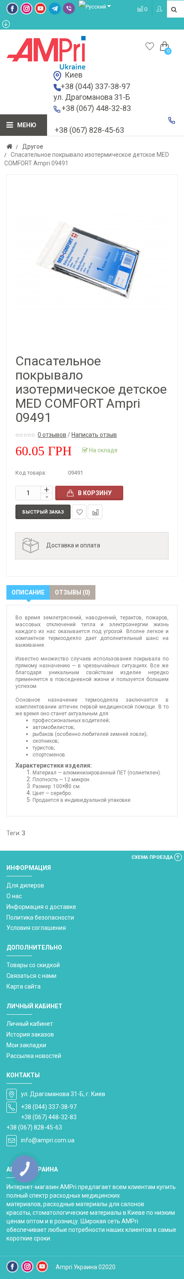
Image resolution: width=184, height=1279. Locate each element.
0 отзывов (52, 434)
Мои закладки (26, 1045)
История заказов (30, 1034)
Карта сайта (23, 986)
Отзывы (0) (72, 592)
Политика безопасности (40, 917)
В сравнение (95, 512)
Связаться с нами (31, 975)
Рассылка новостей (33, 1055)
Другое (32, 146)
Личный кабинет (29, 1023)
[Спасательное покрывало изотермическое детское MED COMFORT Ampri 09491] (92, 260)
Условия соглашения (36, 927)
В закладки (79, 512)
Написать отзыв (94, 434)
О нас (14, 896)
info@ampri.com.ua (47, 1140)
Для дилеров (25, 885)
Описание (28, 592)
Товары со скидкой (33, 965)
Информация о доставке (41, 906)
